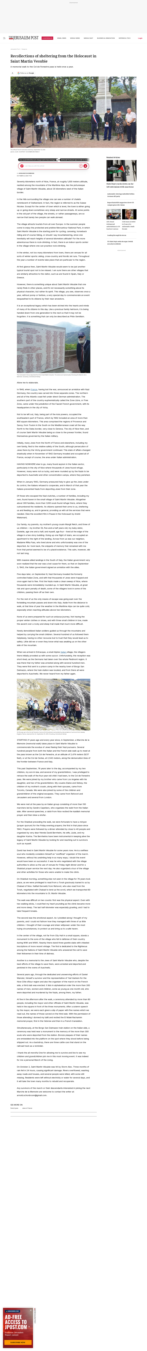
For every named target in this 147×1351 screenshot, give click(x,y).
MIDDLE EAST (88, 38)
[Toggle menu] (4, 38)
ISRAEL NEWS (61, 38)
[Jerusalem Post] (22, 38)
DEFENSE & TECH (124, 38)
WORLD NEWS (75, 38)
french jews (14, 1108)
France (34, 389)
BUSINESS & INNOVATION (106, 38)
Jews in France (27, 1108)
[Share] (12, 73)
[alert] (18, 1328)
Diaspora (24, 49)
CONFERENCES (47, 38)
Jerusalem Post (15, 49)
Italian (63, 652)
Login (140, 38)
